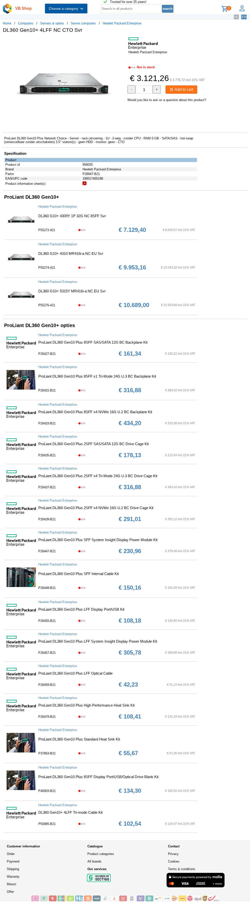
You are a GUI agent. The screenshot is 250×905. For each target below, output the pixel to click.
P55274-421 (46, 267)
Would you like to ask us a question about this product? (166, 100)
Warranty (13, 876)
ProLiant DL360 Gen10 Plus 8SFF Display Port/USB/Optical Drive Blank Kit (98, 777)
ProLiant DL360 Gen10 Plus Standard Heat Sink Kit (79, 739)
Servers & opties (52, 23)
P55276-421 (46, 305)
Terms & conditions (181, 869)
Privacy (173, 854)
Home (7, 23)
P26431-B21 (47, 390)
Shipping (13, 869)
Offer (10, 892)
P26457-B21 (47, 653)
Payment (13, 861)
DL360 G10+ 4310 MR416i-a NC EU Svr (70, 253)
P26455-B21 (47, 621)
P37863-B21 (47, 753)
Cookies (173, 861)
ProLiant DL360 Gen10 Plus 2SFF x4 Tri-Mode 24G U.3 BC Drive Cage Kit (97, 476)
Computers (25, 23)
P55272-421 (46, 230)
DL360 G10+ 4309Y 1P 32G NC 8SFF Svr (72, 216)
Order (11, 854)
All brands (94, 861)
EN (244, 17)
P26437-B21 (47, 487)
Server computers (83, 23)
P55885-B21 (47, 824)
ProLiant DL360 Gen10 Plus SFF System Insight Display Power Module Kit (97, 540)
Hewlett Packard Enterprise (122, 23)
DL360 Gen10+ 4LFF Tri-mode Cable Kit (70, 812)
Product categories (100, 854)
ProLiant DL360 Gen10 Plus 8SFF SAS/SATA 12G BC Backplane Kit (92, 342)
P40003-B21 (47, 791)
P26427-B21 (47, 354)
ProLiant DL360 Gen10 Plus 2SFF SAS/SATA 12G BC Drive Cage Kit (93, 444)
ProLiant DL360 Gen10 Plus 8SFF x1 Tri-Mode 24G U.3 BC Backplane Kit (97, 376)
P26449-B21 (47, 588)
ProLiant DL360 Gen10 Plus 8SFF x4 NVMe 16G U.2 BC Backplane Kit (95, 412)
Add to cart (183, 89)
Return (11, 884)
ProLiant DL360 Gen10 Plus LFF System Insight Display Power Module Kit (97, 641)
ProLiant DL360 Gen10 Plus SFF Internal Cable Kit (78, 574)
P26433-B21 (47, 423)
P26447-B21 (47, 551)
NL (236, 17)
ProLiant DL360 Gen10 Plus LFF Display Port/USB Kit (81, 609)
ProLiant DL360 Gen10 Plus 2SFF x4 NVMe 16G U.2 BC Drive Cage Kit (95, 508)
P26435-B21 (47, 455)
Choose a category (64, 8)
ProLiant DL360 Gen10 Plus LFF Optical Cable (75, 673)
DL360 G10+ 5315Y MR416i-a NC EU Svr (72, 291)
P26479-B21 (47, 717)
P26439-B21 (47, 519)
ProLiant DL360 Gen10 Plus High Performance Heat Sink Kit (86, 705)
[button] (121, 42)
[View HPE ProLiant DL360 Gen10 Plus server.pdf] (84, 184)
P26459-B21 (47, 685)
